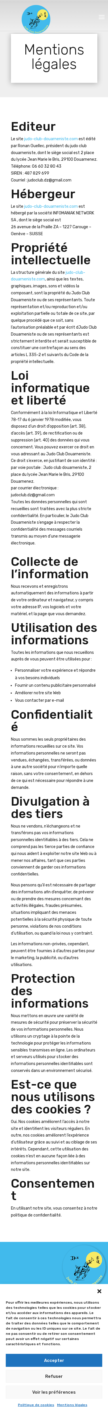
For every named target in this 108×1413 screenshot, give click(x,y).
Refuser (54, 1376)
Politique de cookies (36, 1405)
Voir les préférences (54, 1392)
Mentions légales (72, 1405)
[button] (99, 1291)
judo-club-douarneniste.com (50, 138)
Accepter (54, 1360)
